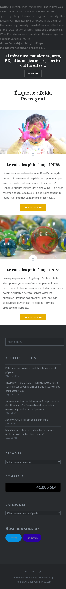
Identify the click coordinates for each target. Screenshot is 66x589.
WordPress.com (42, 581)
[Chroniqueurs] (33, 571)
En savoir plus (33, 207)
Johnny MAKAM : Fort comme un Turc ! (27, 419)
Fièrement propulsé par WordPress (32, 577)
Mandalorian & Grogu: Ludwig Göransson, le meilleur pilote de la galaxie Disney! (30, 431)
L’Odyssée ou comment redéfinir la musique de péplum (31, 370)
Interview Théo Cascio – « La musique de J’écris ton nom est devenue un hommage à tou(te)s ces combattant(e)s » (32, 386)
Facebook (32, 537)
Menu (34, 73)
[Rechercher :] (34, 341)
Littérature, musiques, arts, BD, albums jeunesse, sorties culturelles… (33, 60)
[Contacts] (26, 571)
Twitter (13, 537)
